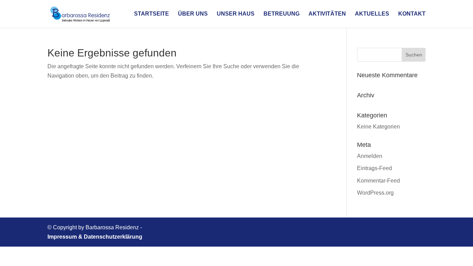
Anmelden (369, 156)
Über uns (193, 14)
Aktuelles (372, 14)
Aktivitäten (327, 14)
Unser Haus (236, 14)
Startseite (151, 14)
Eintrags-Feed (374, 168)
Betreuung (282, 14)
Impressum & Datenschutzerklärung (94, 237)
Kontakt (412, 14)
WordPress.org (375, 193)
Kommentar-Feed (378, 181)
